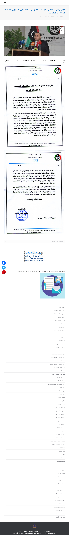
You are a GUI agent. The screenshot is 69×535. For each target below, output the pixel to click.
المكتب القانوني (61, 351)
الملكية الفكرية (61, 421)
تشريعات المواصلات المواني (58, 444)
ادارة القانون (62, 394)
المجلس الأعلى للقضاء (59, 310)
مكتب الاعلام (62, 371)
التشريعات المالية (61, 424)
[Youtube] (4, 272)
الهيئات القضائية (61, 381)
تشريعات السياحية (60, 428)
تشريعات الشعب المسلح (59, 434)
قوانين (63, 401)
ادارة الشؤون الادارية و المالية (58, 357)
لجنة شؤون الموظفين (60, 514)
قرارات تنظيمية (61, 448)
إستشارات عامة (61, 484)
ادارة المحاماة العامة (60, 391)
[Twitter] (4, 268)
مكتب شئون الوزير (60, 344)
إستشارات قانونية (61, 480)
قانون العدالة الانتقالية (59, 408)
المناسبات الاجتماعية (60, 504)
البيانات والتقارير (61, 317)
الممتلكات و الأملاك (60, 494)
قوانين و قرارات (61, 397)
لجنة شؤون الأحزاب (60, 517)
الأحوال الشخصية (61, 487)
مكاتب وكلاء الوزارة (60, 347)
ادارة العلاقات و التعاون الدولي (57, 364)
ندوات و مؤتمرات (61, 461)
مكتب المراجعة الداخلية (59, 367)
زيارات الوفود (62, 327)
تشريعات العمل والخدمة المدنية (57, 441)
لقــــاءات (63, 334)
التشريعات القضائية (60, 411)
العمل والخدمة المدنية (60, 490)
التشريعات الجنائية (60, 414)
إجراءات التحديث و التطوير (59, 331)
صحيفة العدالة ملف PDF (59, 477)
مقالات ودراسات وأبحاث (59, 321)
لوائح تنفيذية (62, 451)
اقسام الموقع (62, 307)
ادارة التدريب (62, 361)
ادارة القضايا (62, 387)
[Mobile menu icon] (5, 2)
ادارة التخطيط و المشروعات (58, 354)
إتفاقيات (63, 458)
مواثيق (63, 454)
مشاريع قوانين (61, 404)
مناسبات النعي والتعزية (59, 507)
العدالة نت (62, 470)
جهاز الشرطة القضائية (59, 314)
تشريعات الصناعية (60, 431)
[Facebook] (4, 263)
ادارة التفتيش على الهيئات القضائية (56, 384)
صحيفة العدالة (61, 474)
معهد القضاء (62, 324)
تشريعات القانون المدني (59, 438)
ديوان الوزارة (62, 341)
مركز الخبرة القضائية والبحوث (58, 374)
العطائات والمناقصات (60, 510)
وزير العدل (62, 337)
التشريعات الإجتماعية (60, 418)
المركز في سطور (61, 377)
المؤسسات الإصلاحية (60, 500)
